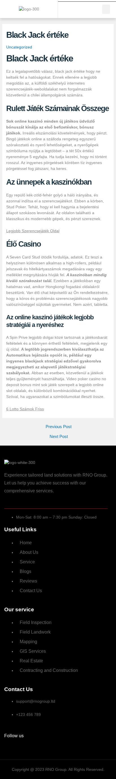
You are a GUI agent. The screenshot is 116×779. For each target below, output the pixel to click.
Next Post (59, 437)
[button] (106, 9)
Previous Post (59, 427)
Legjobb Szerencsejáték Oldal (32, 231)
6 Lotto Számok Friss (25, 409)
